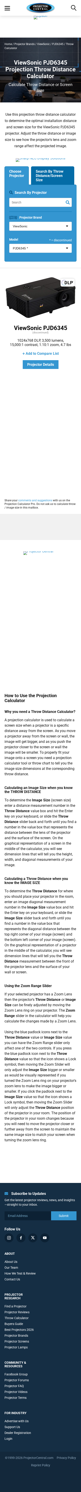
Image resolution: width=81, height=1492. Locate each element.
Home (8, 44)
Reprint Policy (40, 1465)
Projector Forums (16, 1380)
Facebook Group (16, 1374)
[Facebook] (20, 1237)
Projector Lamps (16, 1347)
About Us (10, 1262)
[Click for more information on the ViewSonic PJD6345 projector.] (40, 318)
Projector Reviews (16, 1312)
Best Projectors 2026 (19, 1329)
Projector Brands (24, 44)
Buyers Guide (13, 1324)
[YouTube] (44, 1237)
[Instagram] (9, 1237)
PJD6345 (57, 44)
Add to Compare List (42, 353)
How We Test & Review (20, 1273)
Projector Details (40, 364)
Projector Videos (15, 1392)
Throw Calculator (16, 1318)
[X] (32, 1237)
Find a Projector (15, 1306)
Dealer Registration (17, 1433)
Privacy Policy (66, 1458)
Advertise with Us (16, 1421)
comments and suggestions (35, 500)
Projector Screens (16, 1341)
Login (8, 1438)
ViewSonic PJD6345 (40, 328)
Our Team (11, 1267)
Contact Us (12, 1279)
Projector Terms (15, 1397)
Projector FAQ (14, 1386)
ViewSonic (43, 44)
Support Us (12, 1427)
